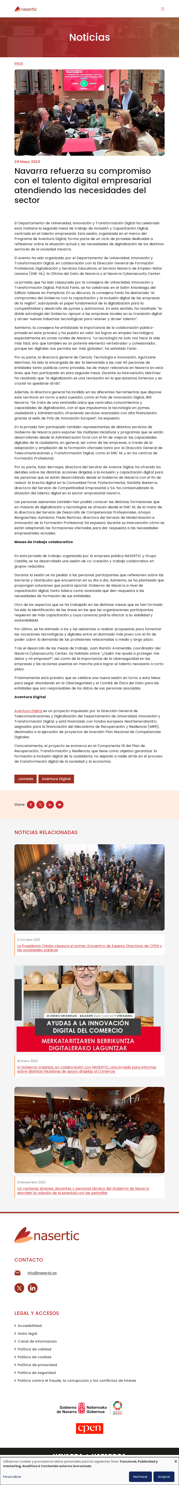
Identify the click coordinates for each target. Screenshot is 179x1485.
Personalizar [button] (12, 1477)
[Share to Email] (60, 805)
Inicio (18, 63)
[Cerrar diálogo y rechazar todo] (175, 1460)
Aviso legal (27, 1333)
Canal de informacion (37, 1341)
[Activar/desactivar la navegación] (163, 8)
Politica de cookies (35, 1357)
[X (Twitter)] (19, 1288)
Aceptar (164, 1477)
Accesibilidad (30, 1325)
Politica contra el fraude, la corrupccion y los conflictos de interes (77, 1380)
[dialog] (89, 1471)
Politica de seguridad (37, 1372)
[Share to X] (40, 805)
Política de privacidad (37, 1364)
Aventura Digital (28, 710)
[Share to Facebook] (31, 805)
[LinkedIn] (33, 1288)
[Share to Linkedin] (50, 805)
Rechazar (140, 1477)
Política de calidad (34, 1349)
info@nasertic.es (42, 1273)
